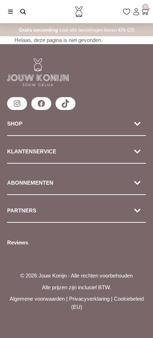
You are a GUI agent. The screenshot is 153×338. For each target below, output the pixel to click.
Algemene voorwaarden (37, 299)
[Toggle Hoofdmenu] (8, 12)
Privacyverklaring (89, 299)
